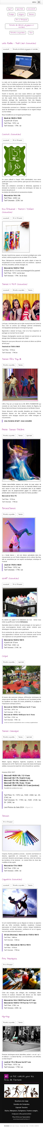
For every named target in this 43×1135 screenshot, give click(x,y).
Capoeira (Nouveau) (12, 879)
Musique (11, 14)
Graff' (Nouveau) (10, 578)
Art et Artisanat (21, 20)
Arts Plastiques (9, 959)
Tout (30, 32)
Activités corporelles (17, 32)
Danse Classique (10, 731)
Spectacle (19, 9)
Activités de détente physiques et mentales (21, 26)
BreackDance (9, 508)
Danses (31, 14)
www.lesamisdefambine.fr (21, 1119)
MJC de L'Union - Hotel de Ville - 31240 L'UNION (24, 1126)
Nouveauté (31, 9)
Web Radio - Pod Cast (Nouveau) (19, 43)
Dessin (5, 816)
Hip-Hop (6, 1016)
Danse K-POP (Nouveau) (14, 284)
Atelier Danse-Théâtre (13, 429)
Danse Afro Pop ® (11, 359)
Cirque (5, 656)
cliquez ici (29, 807)
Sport (10, 9)
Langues (21, 14)
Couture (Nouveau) (11, 134)
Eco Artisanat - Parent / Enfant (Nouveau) (18, 210)
